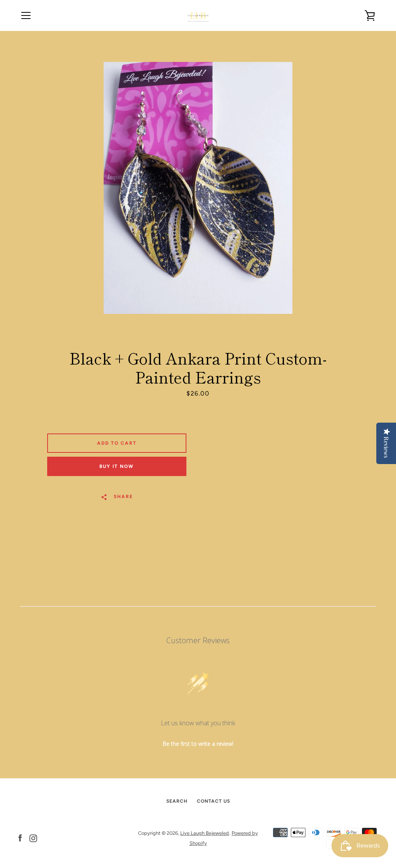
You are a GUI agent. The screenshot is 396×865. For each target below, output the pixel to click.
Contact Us (213, 801)
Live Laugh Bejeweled (204, 833)
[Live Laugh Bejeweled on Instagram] (33, 837)
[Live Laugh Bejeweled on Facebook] (20, 837)
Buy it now (116, 466)
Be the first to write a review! (198, 743)
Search (177, 801)
